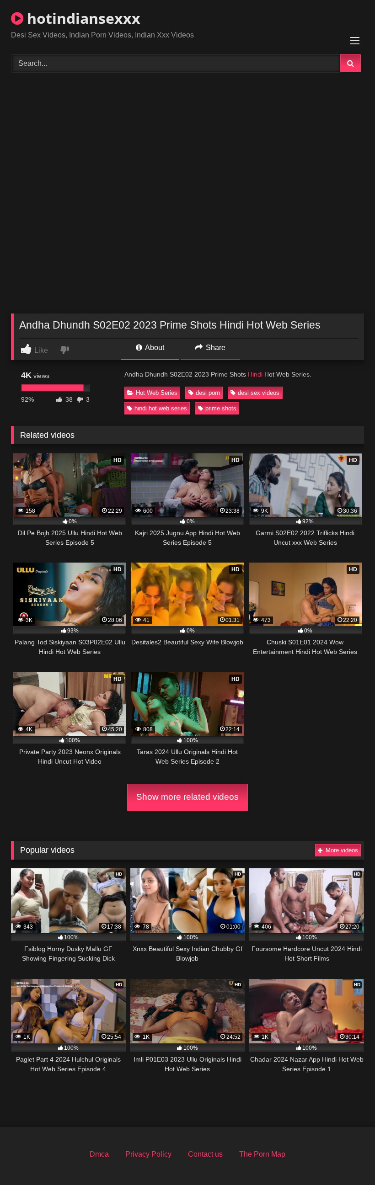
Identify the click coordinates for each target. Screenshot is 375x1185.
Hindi (255, 374)
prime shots (220, 408)
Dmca (99, 1154)
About (154, 347)
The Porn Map (262, 1154)
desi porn (208, 392)
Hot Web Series (156, 392)
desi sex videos (258, 392)
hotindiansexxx (81, 18)
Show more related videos (187, 797)
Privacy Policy (148, 1154)
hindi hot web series (160, 408)
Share (214, 347)
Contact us (205, 1154)
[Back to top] (347, 1158)
